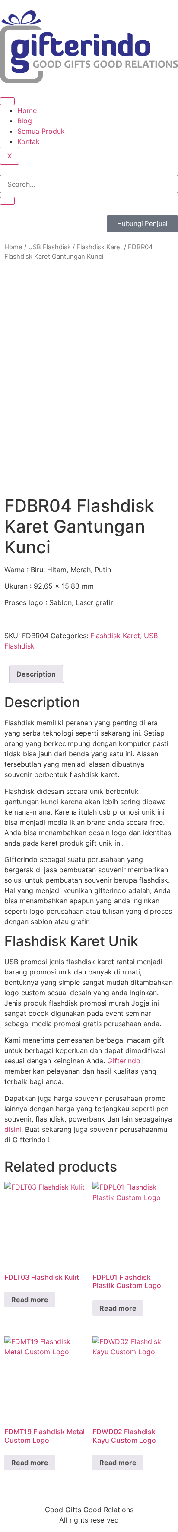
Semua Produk (41, 131)
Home (27, 110)
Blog (24, 120)
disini (12, 1129)
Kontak (28, 141)
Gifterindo (123, 1060)
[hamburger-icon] (7, 101)
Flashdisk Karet (99, 247)
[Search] (7, 201)
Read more (29, 1299)
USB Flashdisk (49, 247)
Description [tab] (36, 674)
